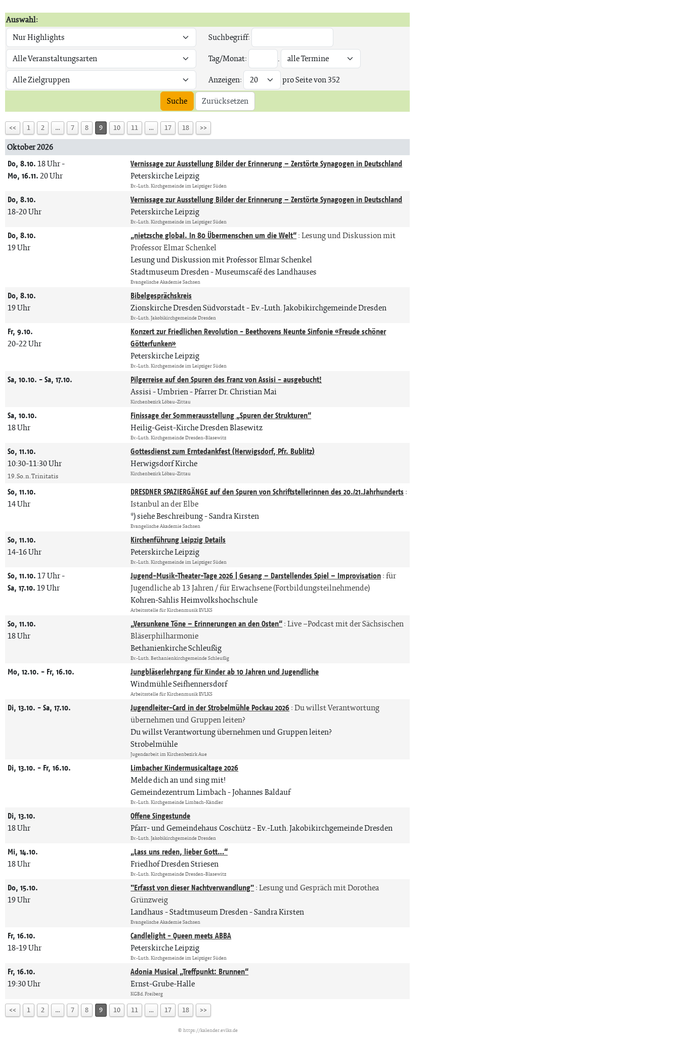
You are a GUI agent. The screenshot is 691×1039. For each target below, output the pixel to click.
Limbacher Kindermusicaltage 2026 (184, 767)
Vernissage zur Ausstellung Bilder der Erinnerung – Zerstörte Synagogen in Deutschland (266, 163)
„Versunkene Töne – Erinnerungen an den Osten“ (206, 623)
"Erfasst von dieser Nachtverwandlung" (192, 887)
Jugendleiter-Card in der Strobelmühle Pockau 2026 (210, 707)
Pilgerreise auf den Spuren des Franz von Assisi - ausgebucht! (226, 379)
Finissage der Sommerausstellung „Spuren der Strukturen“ (221, 415)
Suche (177, 101)
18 (185, 127)
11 (134, 127)
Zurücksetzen (225, 101)
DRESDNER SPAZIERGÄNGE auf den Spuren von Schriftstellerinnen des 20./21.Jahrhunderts (267, 491)
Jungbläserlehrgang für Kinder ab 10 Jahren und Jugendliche (225, 671)
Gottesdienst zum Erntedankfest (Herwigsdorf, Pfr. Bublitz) (223, 451)
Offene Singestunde (160, 815)
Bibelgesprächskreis (161, 295)
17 (167, 127)
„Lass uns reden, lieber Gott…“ (179, 851)
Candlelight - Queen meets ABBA (181, 935)
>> (203, 127)
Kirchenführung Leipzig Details (178, 539)
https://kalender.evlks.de (210, 1030)
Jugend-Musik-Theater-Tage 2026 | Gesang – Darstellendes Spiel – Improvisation (256, 575)
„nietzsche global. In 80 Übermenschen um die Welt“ (213, 235)
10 (116, 127)
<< (12, 127)
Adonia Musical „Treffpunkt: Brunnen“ (189, 971)
